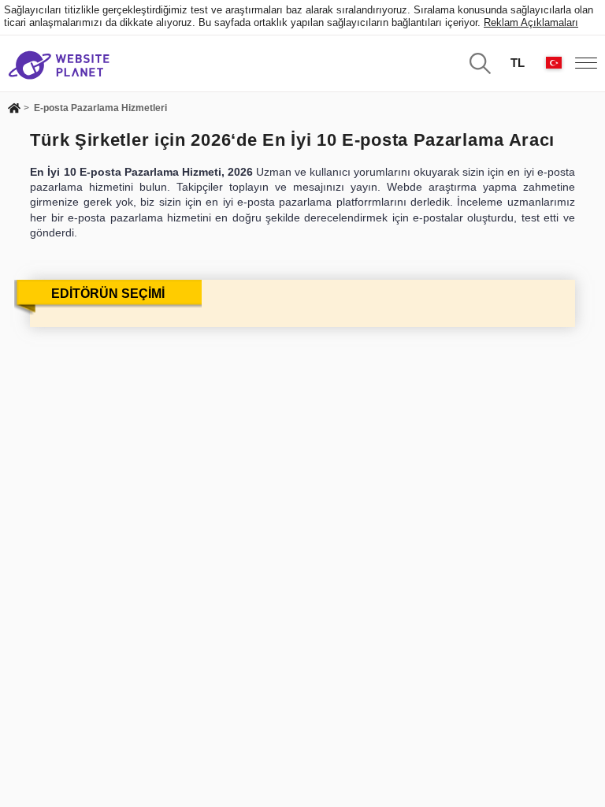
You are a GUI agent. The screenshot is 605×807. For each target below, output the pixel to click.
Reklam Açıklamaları (531, 22)
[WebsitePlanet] (14, 109)
